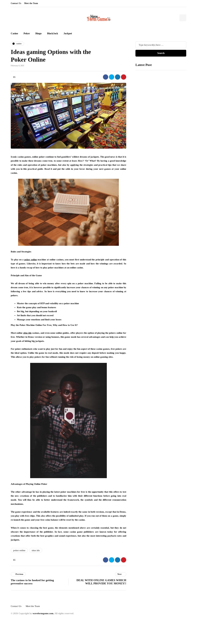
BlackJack (52, 33)
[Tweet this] (111, 77)
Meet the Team (31, 3)
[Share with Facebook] (105, 77)
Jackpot (68, 33)
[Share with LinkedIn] (117, 77)
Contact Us (16, 3)
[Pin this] (123, 77)
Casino (14, 33)
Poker (27, 33)
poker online (19, 550)
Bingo (38, 33)
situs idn (36, 550)
